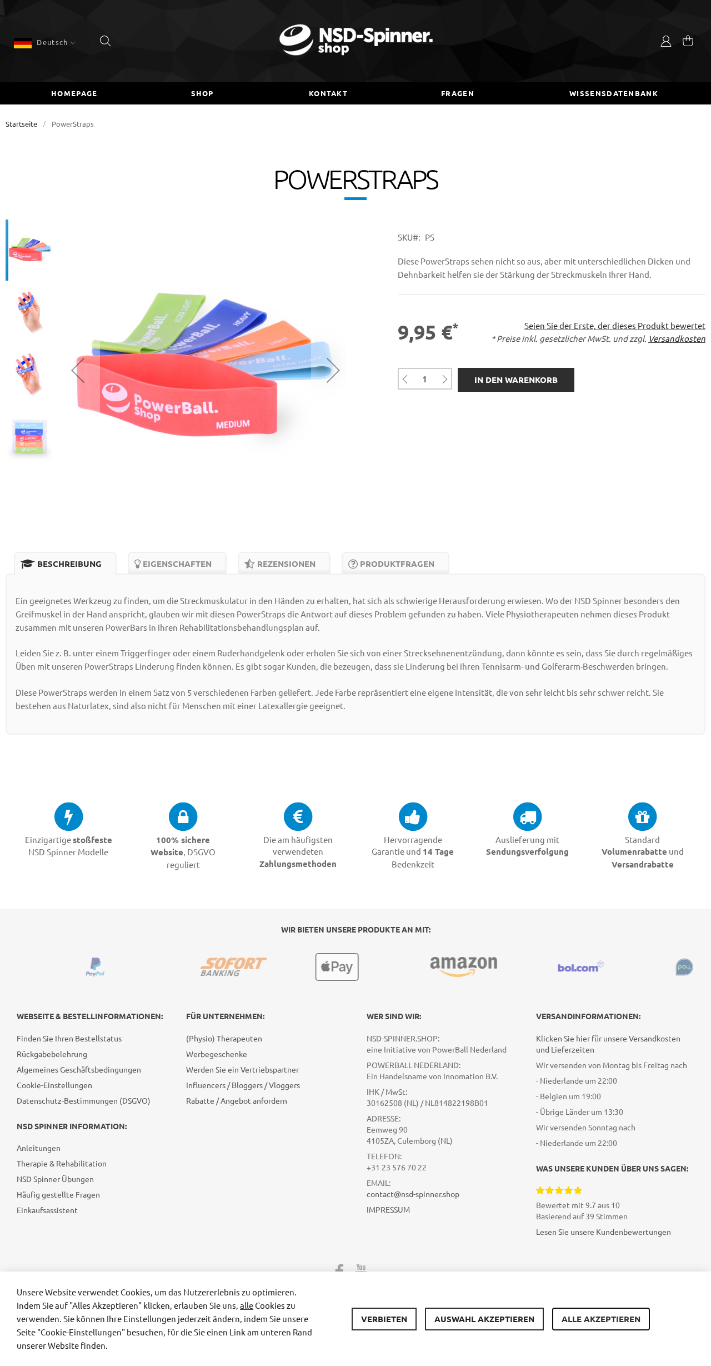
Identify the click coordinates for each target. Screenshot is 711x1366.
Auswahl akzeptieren (484, 1318)
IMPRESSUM (388, 1209)
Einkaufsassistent (47, 1210)
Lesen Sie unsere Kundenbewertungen (603, 1232)
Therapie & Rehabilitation (62, 1163)
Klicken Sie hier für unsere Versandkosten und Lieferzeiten (608, 1043)
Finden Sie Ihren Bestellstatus (69, 1038)
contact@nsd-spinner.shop (413, 1194)
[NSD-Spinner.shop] (356, 41)
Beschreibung (68, 563)
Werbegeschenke (216, 1054)
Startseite (21, 123)
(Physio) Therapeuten (224, 1038)
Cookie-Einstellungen (54, 1085)
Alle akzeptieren (601, 1318)
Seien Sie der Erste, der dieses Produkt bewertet (614, 325)
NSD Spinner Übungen (55, 1179)
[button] (44, 42)
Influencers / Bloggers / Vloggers (243, 1085)
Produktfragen (396, 563)
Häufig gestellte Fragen (58, 1194)
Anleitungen (39, 1148)
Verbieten (384, 1318)
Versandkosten (676, 338)
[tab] (65, 564)
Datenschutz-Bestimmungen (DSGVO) (84, 1100)
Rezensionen (285, 563)
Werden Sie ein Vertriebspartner (242, 1069)
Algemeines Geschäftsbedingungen (79, 1069)
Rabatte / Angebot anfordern (236, 1100)
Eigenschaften (176, 563)
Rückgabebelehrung (52, 1054)
